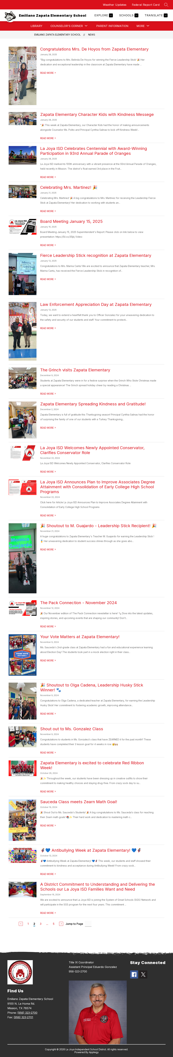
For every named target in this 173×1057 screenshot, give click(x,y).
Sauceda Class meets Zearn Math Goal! (78, 801)
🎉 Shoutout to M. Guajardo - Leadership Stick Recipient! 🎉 (98, 525)
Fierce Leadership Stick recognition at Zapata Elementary (95, 255)
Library (36, 26)
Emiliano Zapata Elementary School (57, 34)
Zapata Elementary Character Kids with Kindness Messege (97, 114)
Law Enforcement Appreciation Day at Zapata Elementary (96, 304)
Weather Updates (115, 4)
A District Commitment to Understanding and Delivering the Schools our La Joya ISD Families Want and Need (97, 887)
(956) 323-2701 (23, 1017)
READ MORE (48, 72)
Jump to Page (74, 923)
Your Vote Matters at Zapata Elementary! (79, 636)
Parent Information (112, 26)
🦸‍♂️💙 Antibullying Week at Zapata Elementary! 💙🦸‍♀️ (91, 850)
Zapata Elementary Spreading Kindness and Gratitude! (93, 404)
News (91, 34)
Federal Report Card (146, 4)
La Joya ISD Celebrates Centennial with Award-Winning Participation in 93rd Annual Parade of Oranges (93, 151)
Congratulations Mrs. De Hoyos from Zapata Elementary (94, 49)
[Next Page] (61, 924)
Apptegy (94, 1052)
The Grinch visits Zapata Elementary (75, 369)
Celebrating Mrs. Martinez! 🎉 (68, 187)
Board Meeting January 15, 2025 (71, 221)
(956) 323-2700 (27, 1012)
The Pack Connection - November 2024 (78, 602)
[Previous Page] (21, 924)
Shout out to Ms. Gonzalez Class (71, 728)
